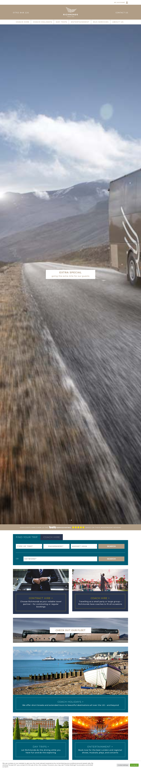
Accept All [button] (134, 765)
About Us (118, 22)
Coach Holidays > (71, 701)
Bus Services (101, 22)
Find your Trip (27, 537)
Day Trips (61, 22)
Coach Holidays (42, 22)
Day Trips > (41, 746)
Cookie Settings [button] (123, 765)
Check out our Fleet (70, 630)
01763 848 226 (21, 13)
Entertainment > (100, 746)
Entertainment (80, 22)
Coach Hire (22, 22)
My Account (119, 2)
